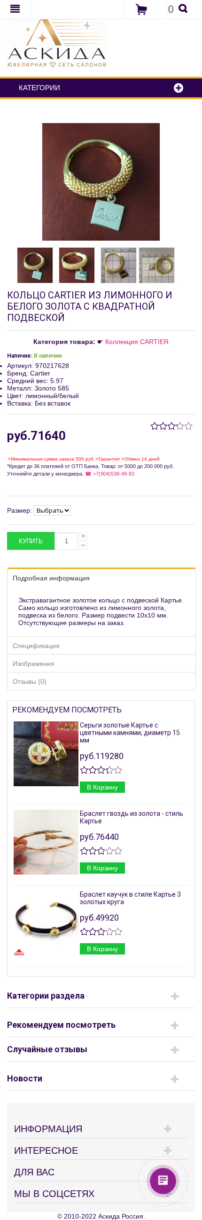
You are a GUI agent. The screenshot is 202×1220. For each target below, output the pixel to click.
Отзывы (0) (30, 681)
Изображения (33, 663)
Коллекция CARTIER (137, 341)
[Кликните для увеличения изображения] (101, 182)
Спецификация (36, 645)
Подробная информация (51, 578)
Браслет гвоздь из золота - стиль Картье (131, 817)
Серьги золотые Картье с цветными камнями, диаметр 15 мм (130, 732)
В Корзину (102, 787)
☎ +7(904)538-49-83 (109, 474)
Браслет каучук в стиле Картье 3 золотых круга (130, 898)
